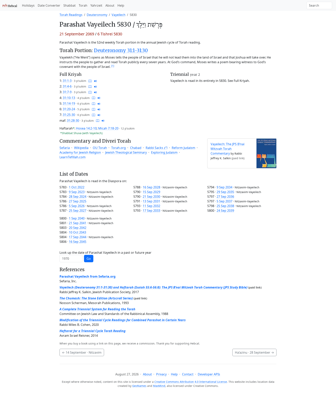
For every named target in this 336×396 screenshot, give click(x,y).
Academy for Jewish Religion (80, 152)
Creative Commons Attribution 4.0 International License (190, 382)
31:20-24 (69, 109)
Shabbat (69, 5)
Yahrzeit (96, 5)
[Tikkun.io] (90, 81)
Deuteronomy (97, 15)
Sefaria (65, 148)
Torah (83, 5)
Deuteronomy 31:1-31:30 (121, 50)
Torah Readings (71, 15)
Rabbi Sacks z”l (156, 148)
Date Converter (49, 5)
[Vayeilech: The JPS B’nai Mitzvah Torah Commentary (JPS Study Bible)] (266, 153)
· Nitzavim (82, 352)
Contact (187, 374)
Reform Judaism (183, 148)
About (109, 5)
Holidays (28, 5)
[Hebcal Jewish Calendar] (9, 5)
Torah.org (118, 148)
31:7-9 (67, 92)
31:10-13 (69, 98)
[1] (112, 65)
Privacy (161, 374)
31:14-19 (69, 103)
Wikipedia (81, 148)
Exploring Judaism (164, 152)
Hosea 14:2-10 (86, 128)
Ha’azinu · (254, 352)
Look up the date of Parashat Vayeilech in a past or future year (105, 252)
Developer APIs (209, 374)
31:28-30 (73, 120)
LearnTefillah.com (73, 157)
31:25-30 (69, 115)
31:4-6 (67, 86)
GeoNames (139, 386)
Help (120, 5)
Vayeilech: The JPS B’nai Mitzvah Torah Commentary (227, 149)
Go (89, 258)
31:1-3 (67, 81)
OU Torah (100, 148)
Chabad (135, 148)
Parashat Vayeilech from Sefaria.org (88, 276)
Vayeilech (118, 15)
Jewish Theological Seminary (126, 152)
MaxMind (159, 386)
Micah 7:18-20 (108, 128)
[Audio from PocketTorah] (95, 81)
